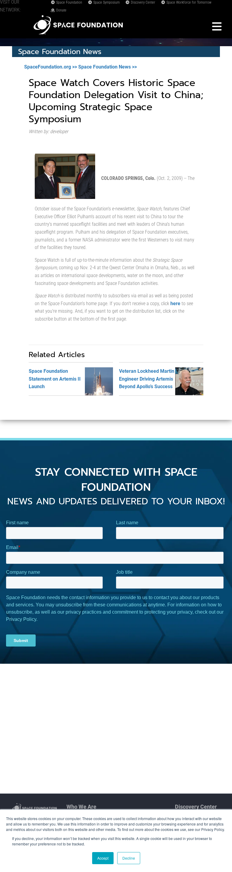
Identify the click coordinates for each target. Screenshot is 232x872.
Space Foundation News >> (107, 67)
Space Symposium (106, 2)
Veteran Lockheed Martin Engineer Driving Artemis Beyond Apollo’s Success (146, 378)
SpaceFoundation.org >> (50, 67)
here (175, 303)
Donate (60, 10)
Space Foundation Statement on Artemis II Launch (55, 378)
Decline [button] (128, 858)
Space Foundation (68, 2)
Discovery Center (142, 2)
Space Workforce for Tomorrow (188, 2)
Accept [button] (102, 858)
